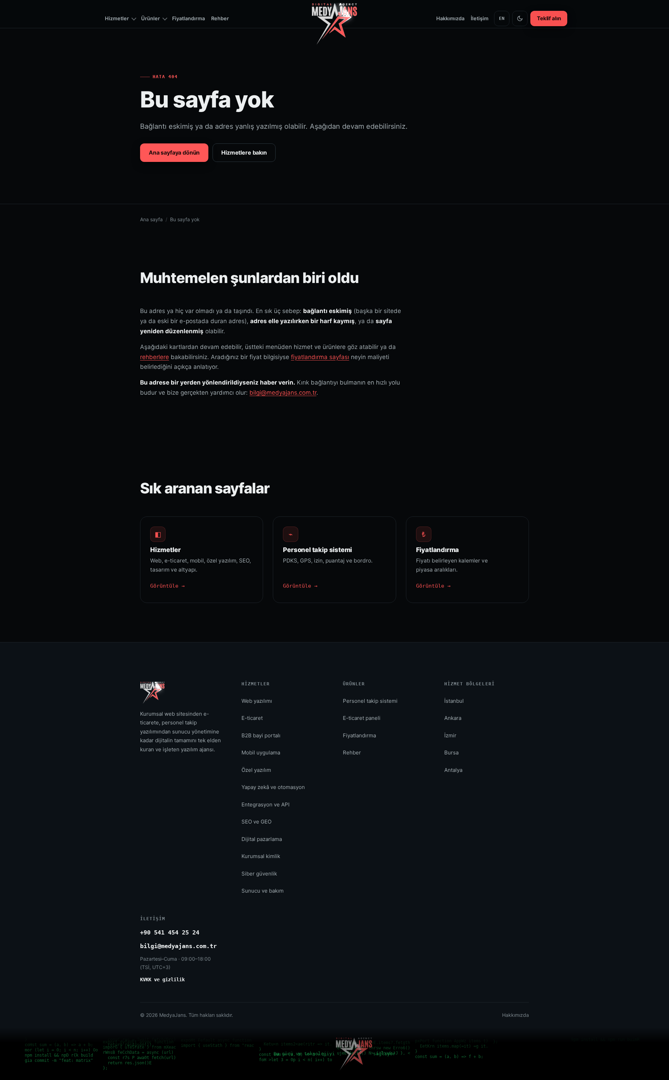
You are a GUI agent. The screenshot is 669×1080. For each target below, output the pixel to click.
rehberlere (154, 356)
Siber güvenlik (259, 873)
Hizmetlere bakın (244, 152)
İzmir (450, 735)
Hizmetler (117, 18)
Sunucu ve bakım (262, 890)
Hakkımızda (450, 18)
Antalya (453, 770)
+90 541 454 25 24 (169, 932)
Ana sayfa (151, 219)
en (502, 18)
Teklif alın (549, 18)
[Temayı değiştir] (520, 18)
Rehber (220, 18)
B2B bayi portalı (260, 735)
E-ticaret (252, 718)
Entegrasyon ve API (265, 804)
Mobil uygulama (260, 752)
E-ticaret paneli (361, 718)
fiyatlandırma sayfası (320, 356)
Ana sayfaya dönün (174, 152)
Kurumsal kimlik (260, 856)
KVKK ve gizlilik (162, 979)
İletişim (480, 18)
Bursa (451, 752)
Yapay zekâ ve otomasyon (273, 787)
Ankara (452, 718)
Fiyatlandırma (188, 18)
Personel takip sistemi (370, 701)
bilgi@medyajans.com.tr (282, 392)
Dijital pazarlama (261, 839)
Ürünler (150, 18)
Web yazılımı (256, 701)
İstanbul (454, 701)
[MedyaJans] (335, 1)
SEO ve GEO (256, 821)
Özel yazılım (256, 770)
